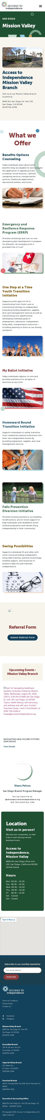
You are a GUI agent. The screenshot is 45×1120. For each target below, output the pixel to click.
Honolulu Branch (9, 1081)
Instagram (10, 1019)
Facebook (10, 1016)
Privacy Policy (7, 1004)
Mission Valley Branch (11, 1026)
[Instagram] (3, 1019)
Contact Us (6, 1006)
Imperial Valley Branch (12, 1063)
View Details (9, 747)
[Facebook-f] (3, 1016)
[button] (40, 6)
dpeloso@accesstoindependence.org (22, 799)
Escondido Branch (10, 1045)
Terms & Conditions (10, 1001)
